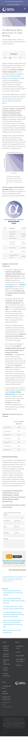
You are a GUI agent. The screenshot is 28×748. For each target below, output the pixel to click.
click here (13, 497)
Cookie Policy (14, 722)
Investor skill (9, 581)
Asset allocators (19, 576)
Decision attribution (10, 579)
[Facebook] (20, 58)
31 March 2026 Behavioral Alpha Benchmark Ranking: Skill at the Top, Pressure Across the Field (13, 614)
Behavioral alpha (14, 578)
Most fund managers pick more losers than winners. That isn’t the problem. (12, 593)
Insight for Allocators (6, 655)
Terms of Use (8, 722)
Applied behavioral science (10, 576)
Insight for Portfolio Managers (6, 648)
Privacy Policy (21, 722)
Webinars (19, 665)
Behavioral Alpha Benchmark (6, 662)
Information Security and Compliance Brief (11, 723)
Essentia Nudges (5, 669)
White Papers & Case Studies (20, 660)
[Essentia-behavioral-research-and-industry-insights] (14, 554)
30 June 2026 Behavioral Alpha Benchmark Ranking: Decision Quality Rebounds (14, 601)
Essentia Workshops (6, 675)
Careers (18, 652)
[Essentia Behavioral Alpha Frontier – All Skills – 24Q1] (14, 151)
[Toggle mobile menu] (25, 8)
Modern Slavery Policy (15, 725)
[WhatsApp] (15, 58)
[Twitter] (5, 58)
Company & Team (19, 647)
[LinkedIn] (10, 58)
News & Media (20, 655)
